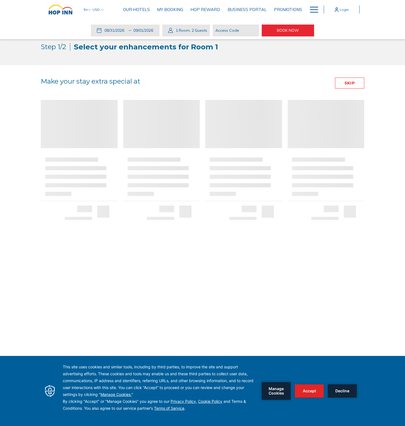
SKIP (349, 83)
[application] (202, 391)
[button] (115, 30)
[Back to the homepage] (60, 9)
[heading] (129, 47)
